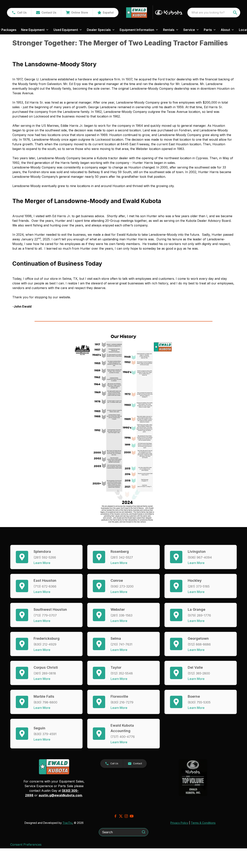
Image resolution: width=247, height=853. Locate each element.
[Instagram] (126, 816)
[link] (77, 12)
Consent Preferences (25, 844)
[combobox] (214, 12)
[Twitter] (121, 816)
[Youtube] (132, 816)
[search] (235, 12)
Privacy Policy (179, 822)
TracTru (67, 822)
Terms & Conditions (203, 822)
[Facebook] (115, 816)
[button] (19, 12)
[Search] (143, 832)
